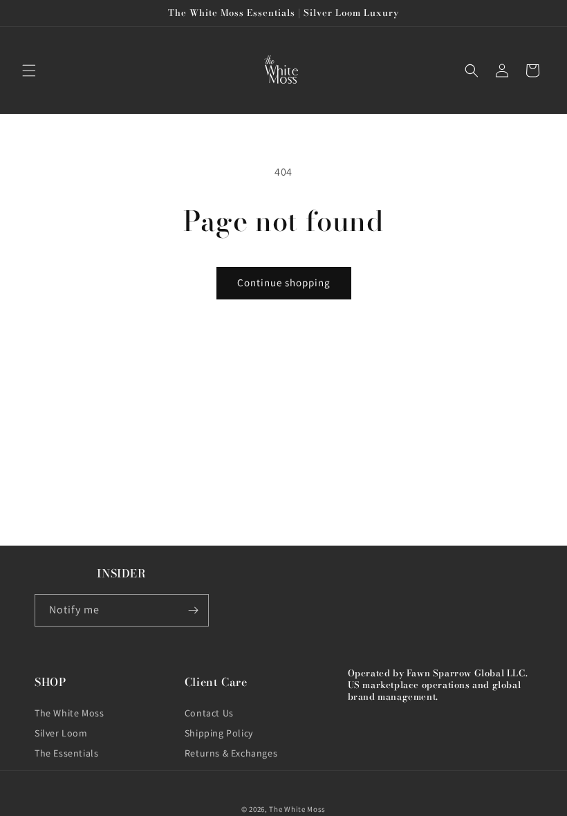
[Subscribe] (193, 610)
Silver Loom (61, 733)
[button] (29, 70)
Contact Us (209, 713)
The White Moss (69, 713)
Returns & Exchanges (231, 753)
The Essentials (66, 753)
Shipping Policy (219, 733)
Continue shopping (284, 282)
